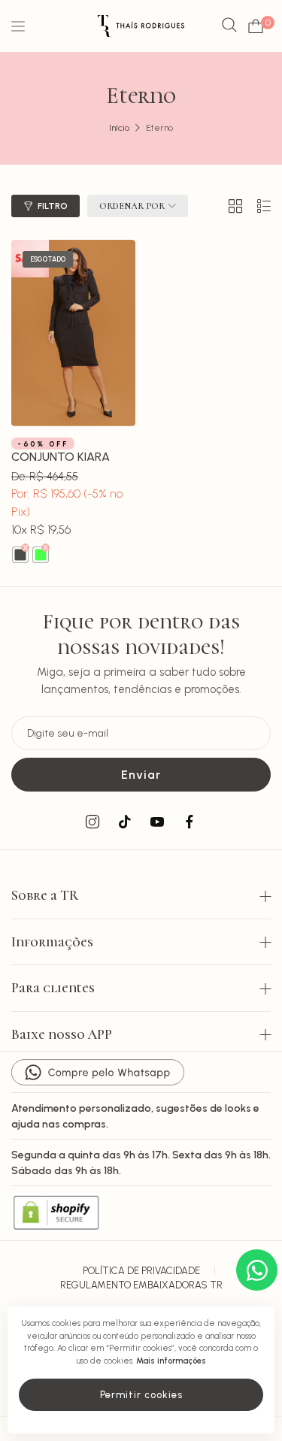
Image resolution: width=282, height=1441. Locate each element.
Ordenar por (132, 206)
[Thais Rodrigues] (141, 26)
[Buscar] (229, 26)
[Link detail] (92, 822)
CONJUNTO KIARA (60, 457)
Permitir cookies (141, 1394)
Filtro (53, 206)
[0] (255, 26)
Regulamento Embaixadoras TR (141, 1285)
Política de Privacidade (141, 1270)
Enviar (141, 774)
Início (119, 128)
